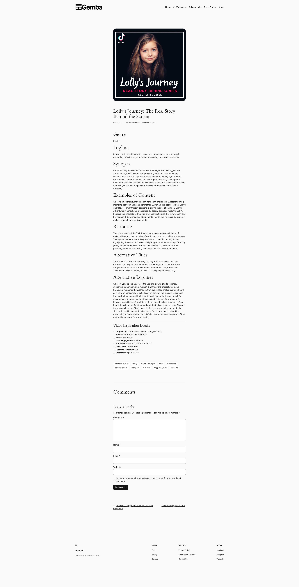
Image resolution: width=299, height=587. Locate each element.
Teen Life (174, 368)
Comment (118, 418)
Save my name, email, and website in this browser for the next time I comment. (148, 479)
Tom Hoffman (133, 123)
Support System (160, 368)
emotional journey (121, 364)
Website (117, 467)
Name (117, 445)
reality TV (135, 368)
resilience (146, 368)
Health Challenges (148, 364)
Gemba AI (79, 550)
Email (116, 456)
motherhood (171, 364)
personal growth (121, 368)
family (135, 364)
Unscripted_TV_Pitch (148, 123)
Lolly (161, 364)
